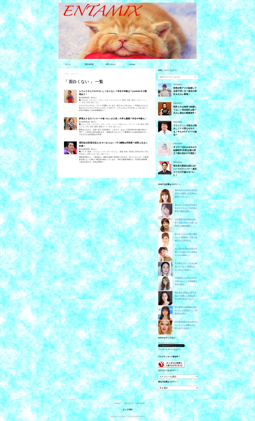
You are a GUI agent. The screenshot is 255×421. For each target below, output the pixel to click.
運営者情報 (89, 64)
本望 (88, 102)
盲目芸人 (82, 154)
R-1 (82, 152)
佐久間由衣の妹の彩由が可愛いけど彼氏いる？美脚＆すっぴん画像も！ (186, 252)
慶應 (96, 127)
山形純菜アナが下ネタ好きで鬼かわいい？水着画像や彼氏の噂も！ (186, 281)
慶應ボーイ (103, 127)
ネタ (106, 100)
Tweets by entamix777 (168, 343)
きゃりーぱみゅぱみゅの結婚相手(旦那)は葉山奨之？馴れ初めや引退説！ (185, 150)
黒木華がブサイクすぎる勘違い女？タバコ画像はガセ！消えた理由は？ (186, 266)
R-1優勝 (88, 152)
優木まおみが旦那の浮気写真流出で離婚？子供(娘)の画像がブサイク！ (186, 193)
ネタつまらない (113, 152)
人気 (138, 124)
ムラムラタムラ (115, 100)
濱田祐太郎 (139, 152)
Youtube (84, 100)
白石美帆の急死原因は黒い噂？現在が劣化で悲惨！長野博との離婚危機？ (186, 222)
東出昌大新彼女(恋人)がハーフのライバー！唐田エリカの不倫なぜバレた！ (185, 170)
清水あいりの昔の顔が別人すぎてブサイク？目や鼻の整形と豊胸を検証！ (186, 208)
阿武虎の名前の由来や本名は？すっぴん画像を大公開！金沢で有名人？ (186, 325)
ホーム (67, 64)
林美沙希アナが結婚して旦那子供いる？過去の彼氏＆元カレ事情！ (185, 91)
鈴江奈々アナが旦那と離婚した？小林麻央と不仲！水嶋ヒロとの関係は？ (186, 237)
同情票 (131, 152)
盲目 (146, 152)
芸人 (95, 98)
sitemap (132, 64)
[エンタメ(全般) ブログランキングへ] (171, 366)
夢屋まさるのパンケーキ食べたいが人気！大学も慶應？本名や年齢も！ (113, 118)
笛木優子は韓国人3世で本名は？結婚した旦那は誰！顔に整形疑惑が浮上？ (186, 295)
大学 (87, 127)
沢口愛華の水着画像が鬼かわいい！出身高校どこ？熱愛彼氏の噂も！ (186, 310)
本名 (83, 102)
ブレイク (131, 124)
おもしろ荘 (85, 124)
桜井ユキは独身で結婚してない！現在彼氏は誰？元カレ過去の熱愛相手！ (185, 110)
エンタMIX (127, 409)
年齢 (128, 100)
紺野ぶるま (91, 154)
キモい (101, 100)
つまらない (93, 100)
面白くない (95, 102)
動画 (124, 100)
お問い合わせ (110, 64)
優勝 (121, 152)
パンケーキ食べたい (119, 124)
